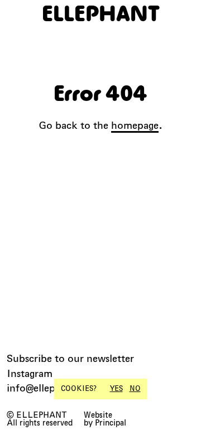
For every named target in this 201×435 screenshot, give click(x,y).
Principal (110, 422)
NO (135, 389)
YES (116, 389)
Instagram (29, 373)
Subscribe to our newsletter (70, 358)
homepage (135, 125)
